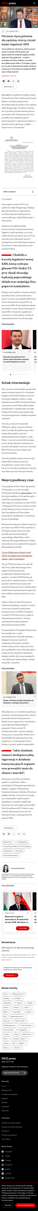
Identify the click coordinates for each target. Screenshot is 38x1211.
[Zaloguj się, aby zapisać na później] (27, 913)
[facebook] (9, 834)
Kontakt (4, 1103)
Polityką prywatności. (9, 1193)
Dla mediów (6, 1139)
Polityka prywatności (9, 1135)
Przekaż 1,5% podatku (10, 1094)
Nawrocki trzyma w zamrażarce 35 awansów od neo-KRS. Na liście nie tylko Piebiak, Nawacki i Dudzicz (17, 919)
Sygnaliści (5, 1107)
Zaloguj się (10, 975)
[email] (19, 834)
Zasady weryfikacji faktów (11, 1123)
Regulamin (5, 1131)
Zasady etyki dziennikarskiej (12, 1127)
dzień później (26, 493)
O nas (4, 1086)
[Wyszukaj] (34, 3)
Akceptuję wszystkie (25, 1205)
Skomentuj (8, 87)
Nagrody (5, 1098)
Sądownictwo (10, 913)
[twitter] (14, 834)
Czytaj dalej (22, 928)
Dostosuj (8, 1205)
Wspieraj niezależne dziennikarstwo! (15, 1067)
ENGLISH (5, 1111)
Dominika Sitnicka (18, 868)
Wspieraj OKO (7, 1090)
